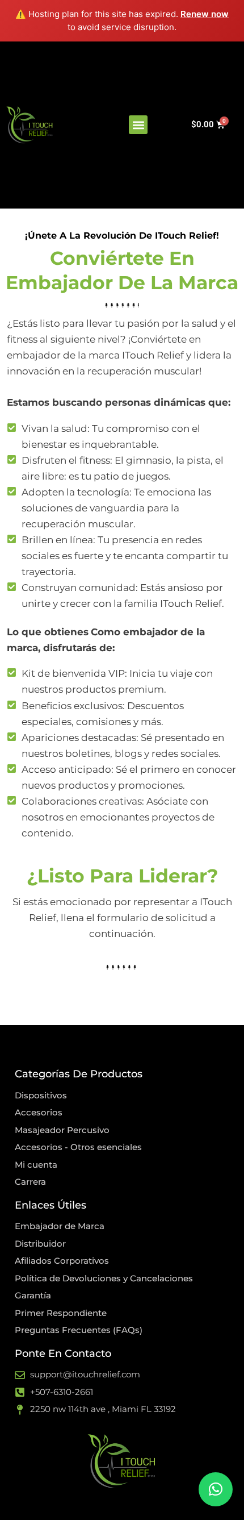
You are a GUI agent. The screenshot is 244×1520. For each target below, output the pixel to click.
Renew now (204, 14)
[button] (138, 124)
